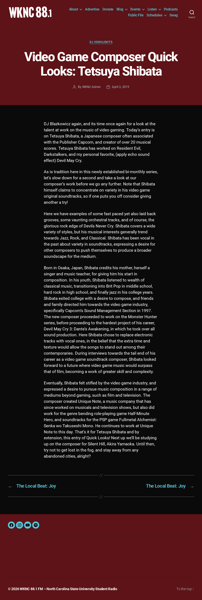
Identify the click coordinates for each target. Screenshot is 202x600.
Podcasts (171, 9)
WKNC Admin (91, 87)
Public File (136, 15)
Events (135, 9)
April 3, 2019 (120, 87)
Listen (152, 9)
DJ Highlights (101, 42)
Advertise (92, 9)
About (73, 9)
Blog (120, 9)
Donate (108, 9)
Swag (173, 15)
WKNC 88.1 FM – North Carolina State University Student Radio (68, 589)
